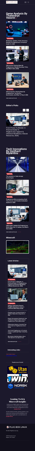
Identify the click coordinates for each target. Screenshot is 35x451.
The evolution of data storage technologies (14, 177)
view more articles (11, 98)
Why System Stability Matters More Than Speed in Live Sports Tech (17, 337)
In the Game (10, 38)
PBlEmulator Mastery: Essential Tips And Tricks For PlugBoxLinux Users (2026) (17, 326)
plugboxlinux (17, 409)
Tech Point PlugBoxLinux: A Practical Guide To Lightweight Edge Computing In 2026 (17, 332)
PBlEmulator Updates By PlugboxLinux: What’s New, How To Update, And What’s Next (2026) (17, 227)
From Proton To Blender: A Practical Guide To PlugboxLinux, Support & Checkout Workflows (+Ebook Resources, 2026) (17, 132)
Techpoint (12, 279)
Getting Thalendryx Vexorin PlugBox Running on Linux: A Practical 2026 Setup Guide (16, 307)
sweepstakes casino (11, 355)
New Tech (9, 173)
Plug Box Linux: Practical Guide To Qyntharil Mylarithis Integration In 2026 (17, 314)
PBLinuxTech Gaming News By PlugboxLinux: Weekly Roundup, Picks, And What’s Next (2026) (17, 67)
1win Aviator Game (10, 354)
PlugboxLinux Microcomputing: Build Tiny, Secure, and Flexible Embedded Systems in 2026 (16, 201)
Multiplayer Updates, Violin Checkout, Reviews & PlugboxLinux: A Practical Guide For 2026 (17, 42)
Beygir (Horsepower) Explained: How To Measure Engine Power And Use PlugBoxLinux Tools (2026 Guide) (17, 320)
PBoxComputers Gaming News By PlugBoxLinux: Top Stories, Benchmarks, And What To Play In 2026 (17, 93)
